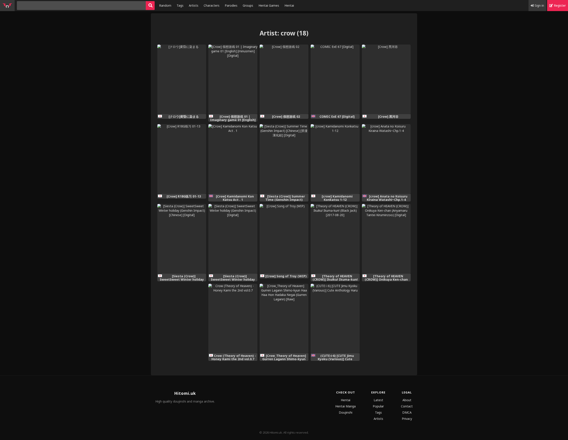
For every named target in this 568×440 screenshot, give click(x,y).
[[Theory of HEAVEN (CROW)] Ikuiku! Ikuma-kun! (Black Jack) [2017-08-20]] (335, 239)
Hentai (289, 5)
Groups (248, 5)
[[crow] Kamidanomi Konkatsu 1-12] (335, 159)
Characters (211, 5)
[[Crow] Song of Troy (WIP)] (284, 239)
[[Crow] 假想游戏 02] (284, 79)
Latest (378, 400)
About (406, 400)
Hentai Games (268, 5)
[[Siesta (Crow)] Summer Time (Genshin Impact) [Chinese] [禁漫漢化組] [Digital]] (284, 159)
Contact (407, 406)
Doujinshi (345, 412)
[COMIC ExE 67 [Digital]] (335, 79)
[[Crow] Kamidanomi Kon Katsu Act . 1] (232, 159)
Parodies (231, 5)
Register (559, 5)
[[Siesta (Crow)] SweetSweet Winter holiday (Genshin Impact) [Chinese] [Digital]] (181, 239)
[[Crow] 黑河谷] (386, 79)
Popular (378, 406)
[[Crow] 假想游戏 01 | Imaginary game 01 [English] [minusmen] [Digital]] (232, 79)
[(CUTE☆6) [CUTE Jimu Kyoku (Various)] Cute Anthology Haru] (335, 319)
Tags (180, 5)
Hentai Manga (345, 406)
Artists (193, 5)
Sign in (539, 5)
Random (165, 5)
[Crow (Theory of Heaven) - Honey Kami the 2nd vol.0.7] (232, 319)
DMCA (407, 412)
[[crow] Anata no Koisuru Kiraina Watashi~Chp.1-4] (386, 159)
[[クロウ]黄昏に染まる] (181, 79)
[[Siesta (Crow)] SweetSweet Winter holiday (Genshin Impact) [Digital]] (232, 239)
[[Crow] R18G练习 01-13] (181, 159)
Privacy (407, 419)
